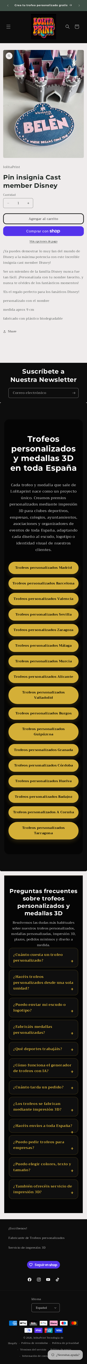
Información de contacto (37, 1356)
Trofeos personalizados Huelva (43, 781)
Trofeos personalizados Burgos (43, 713)
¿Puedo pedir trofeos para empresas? (38, 1145)
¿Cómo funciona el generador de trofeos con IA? (42, 1068)
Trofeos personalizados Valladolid (43, 695)
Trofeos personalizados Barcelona (43, 583)
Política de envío (60, 1350)
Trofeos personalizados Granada (43, 750)
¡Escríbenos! (17, 1228)
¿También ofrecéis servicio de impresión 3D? (42, 1189)
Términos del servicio (33, 1350)
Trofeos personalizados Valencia (43, 599)
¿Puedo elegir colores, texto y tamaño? (42, 1167)
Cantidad (9, 195)
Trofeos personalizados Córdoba (43, 765)
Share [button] (12, 331)
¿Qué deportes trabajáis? (37, 1049)
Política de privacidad (65, 1343)
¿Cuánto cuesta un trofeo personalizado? (38, 957)
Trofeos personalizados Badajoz (43, 797)
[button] (8, 26)
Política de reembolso (34, 1343)
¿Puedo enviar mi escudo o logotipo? (39, 1007)
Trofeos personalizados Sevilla (43, 614)
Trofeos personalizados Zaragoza (43, 630)
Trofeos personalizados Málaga (43, 646)
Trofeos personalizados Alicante (43, 677)
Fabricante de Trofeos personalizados (36, 1237)
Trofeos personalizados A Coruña (43, 812)
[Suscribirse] (73, 393)
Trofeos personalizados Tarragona (43, 830)
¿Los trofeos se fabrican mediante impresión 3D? (37, 1106)
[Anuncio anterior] (7, 5)
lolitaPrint (40, 1338)
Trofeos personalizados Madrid (43, 568)
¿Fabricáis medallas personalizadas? (32, 1029)
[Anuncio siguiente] (79, 5)
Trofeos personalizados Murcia (43, 661)
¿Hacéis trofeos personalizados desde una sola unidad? (43, 982)
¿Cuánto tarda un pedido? (38, 1087)
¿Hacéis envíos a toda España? (42, 1126)
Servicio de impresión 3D (26, 1247)
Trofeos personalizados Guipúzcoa (43, 731)
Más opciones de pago (43, 241)
